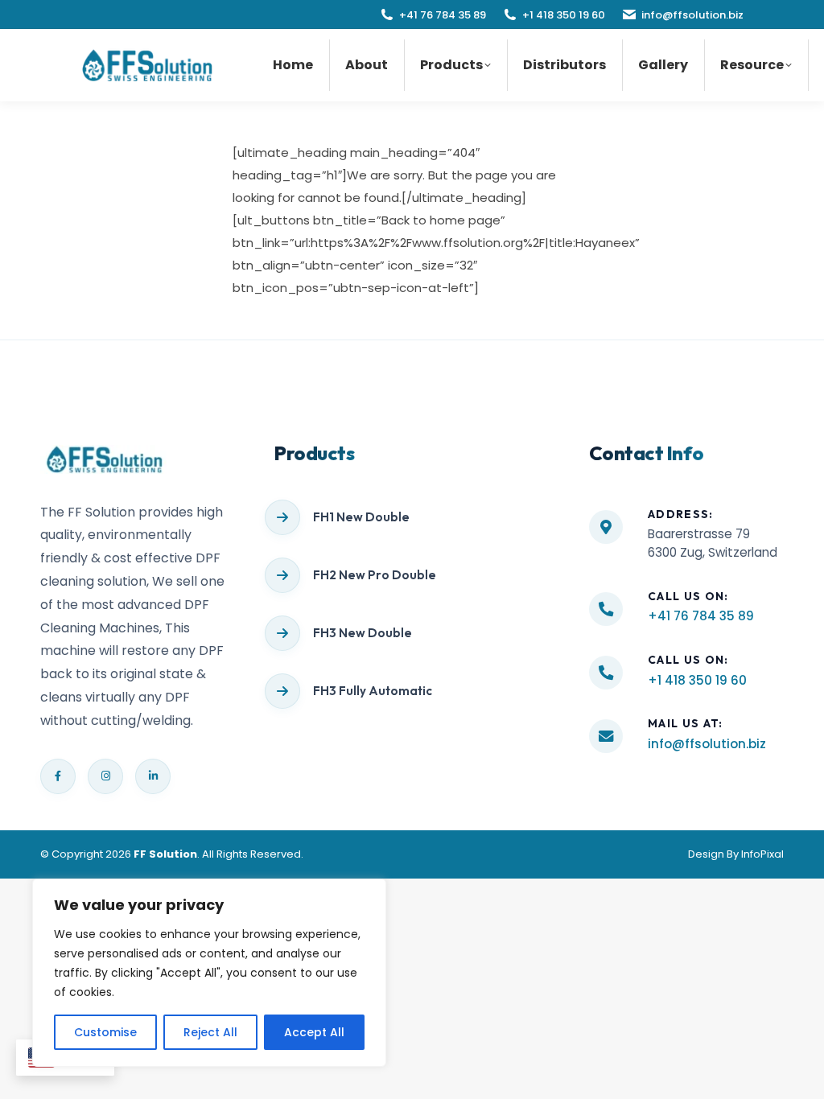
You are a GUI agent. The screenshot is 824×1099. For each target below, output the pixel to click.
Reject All (210, 1032)
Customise (105, 1032)
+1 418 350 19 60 (563, 15)
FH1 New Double (361, 517)
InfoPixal (762, 854)
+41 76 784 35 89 (442, 15)
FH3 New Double (362, 632)
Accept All (314, 1032)
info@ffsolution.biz (692, 15)
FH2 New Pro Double (374, 574)
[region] (209, 973)
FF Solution (165, 854)
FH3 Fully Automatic (372, 690)
